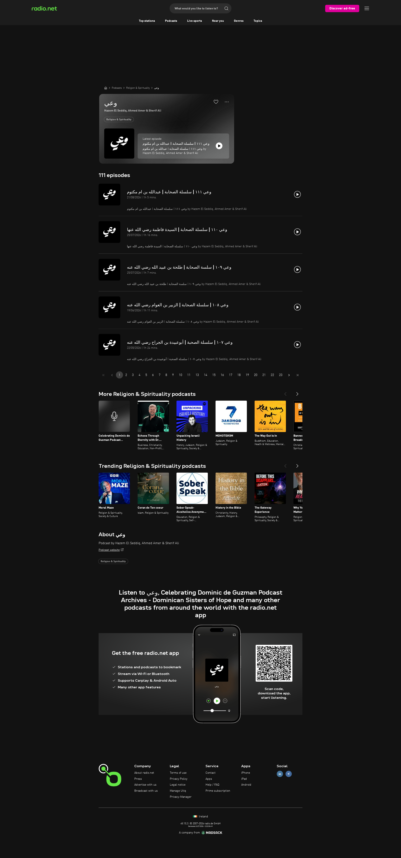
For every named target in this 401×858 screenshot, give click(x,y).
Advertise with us (145, 784)
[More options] (226, 101)
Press (138, 778)
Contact (211, 772)
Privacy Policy (178, 778)
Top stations (147, 20)
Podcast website (109, 550)
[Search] (226, 8)
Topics (258, 20)
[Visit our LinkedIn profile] (280, 774)
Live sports (194, 20)
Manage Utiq (178, 790)
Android (246, 784)
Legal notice (177, 784)
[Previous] (285, 392)
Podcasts (171, 20)
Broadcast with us (146, 790)
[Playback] (219, 145)
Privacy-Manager (181, 796)
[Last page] (297, 375)
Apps (209, 778)
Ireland (203, 816)
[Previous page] (112, 375)
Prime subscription (218, 790)
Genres (239, 20)
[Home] (105, 88)
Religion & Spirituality (118, 119)
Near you (218, 20)
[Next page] (289, 375)
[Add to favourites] (216, 101)
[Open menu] (366, 8)
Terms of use (178, 772)
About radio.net (144, 772)
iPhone (245, 772)
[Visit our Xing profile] (288, 774)
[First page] (103, 375)
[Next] (297, 392)
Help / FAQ (212, 784)
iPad (244, 778)
